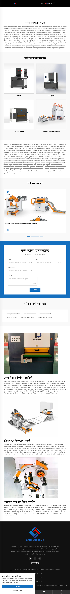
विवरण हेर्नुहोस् (18, 78)
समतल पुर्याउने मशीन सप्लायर (27, 317)
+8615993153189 (36, 574)
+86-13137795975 (36, 577)
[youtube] (30, 558)
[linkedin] (39, 558)
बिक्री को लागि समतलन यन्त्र (45, 317)
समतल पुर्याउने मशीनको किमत (13, 314)
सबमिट (35, 289)
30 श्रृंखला (51, 95)
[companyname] (15, 3)
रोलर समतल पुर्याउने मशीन (45, 314)
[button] (28, 236)
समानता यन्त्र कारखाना (12, 317)
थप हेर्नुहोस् (7, 230)
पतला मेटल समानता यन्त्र (30, 314)
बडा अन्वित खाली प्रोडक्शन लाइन (51, 131)
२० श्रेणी (18, 95)
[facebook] (35, 558)
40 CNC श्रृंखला (19, 131)
